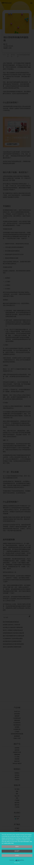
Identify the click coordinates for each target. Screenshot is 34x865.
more (17, 855)
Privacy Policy (17, 862)
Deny (17, 846)
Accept (17, 851)
